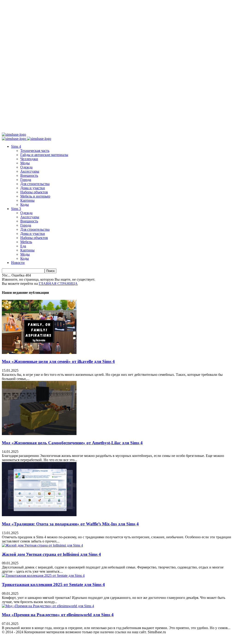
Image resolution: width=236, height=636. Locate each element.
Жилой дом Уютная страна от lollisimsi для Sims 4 (51, 554)
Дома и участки (32, 188)
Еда (23, 246)
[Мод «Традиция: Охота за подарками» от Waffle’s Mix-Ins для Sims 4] (39, 515)
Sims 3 (16, 209)
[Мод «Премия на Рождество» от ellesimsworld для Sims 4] (48, 606)
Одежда (26, 167)
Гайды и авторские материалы (44, 155)
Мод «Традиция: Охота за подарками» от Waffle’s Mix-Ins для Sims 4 (70, 523)
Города (25, 180)
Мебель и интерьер (35, 196)
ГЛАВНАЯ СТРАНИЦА (58, 284)
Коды (24, 204)
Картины (27, 200)
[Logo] (14, 139)
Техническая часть (34, 151)
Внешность (29, 175)
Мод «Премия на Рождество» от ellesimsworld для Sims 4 (58, 614)
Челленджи (29, 159)
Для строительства (35, 184)
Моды (25, 163)
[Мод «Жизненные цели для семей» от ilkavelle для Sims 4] (39, 353)
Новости (18, 263)
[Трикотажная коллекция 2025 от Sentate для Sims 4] (43, 575)
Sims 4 (16, 146)
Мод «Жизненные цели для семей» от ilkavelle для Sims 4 (58, 361)
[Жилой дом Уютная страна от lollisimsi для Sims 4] (42, 545)
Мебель (26, 242)
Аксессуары (29, 171)
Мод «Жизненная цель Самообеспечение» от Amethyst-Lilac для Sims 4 (72, 442)
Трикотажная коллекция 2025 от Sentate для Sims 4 (53, 584)
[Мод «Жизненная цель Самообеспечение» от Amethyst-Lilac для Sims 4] (39, 434)
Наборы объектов (34, 192)
